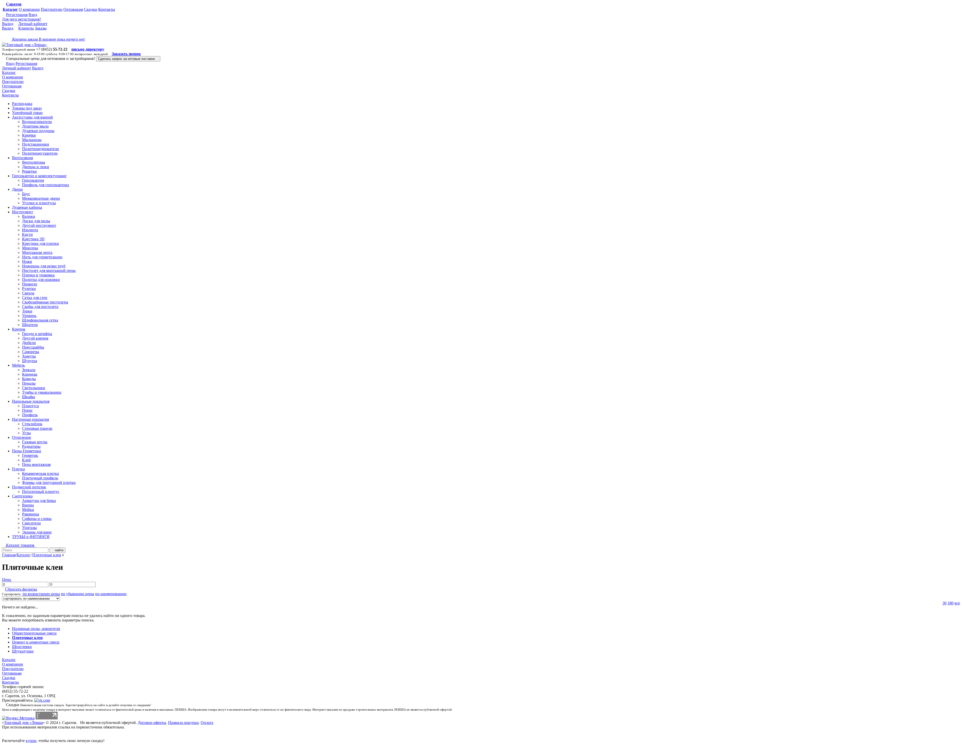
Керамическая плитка (40, 473)
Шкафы (28, 397)
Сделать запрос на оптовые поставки (127, 59)
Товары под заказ (27, 108)
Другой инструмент (39, 225)
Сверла (28, 293)
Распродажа (22, 103)
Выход (7, 24)
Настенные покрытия (30, 419)
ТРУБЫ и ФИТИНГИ (31, 537)
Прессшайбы (33, 347)
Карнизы (29, 374)
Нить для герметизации (42, 257)
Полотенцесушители (40, 153)
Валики (28, 216)
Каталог (10, 9)
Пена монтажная (36, 464)
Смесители (31, 523)
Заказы (41, 28)
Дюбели (29, 343)
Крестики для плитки (40, 243)
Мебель (18, 365)
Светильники (33, 388)
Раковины (30, 514)
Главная (9, 555)
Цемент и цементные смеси (35, 642)
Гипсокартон (33, 180)
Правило (29, 284)
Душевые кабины (27, 207)
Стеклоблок (32, 424)
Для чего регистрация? (21, 19)
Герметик (30, 455)
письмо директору (87, 49)
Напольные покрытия (30, 401)
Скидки (90, 9)
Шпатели (30, 325)
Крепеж (18, 329)
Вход (33, 15)
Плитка (18, 469)
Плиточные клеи (46, 555)
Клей (26, 460)
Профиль (30, 415)
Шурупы (29, 361)
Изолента (30, 230)
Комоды (29, 379)
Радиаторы (31, 446)
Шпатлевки (22, 647)
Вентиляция (22, 158)
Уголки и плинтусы (39, 203)
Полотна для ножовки (41, 279)
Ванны (28, 505)
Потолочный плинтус (40, 491)
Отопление (21, 437)
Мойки (28, 509)
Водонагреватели (37, 122)
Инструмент (22, 212)
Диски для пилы (36, 221)
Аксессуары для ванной (32, 117)
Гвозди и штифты (37, 334)
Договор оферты (152, 722)
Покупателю (51, 9)
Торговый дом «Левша (23, 722)
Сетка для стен (34, 297)
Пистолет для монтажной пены (49, 270)
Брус (26, 194)
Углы (26, 433)
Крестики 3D (33, 239)
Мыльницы (32, 140)
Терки (27, 311)
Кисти (27, 234)
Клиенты (26, 28)
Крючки (29, 135)
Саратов (14, 4)
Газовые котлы (34, 442)
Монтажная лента (37, 252)
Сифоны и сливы (37, 518)
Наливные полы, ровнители (36, 628)
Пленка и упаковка (38, 275)
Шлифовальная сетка (40, 320)
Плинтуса (30, 406)
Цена (7, 579)
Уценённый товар (27, 113)
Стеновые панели (37, 428)
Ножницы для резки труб (43, 266)
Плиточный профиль (40, 478)
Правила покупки (183, 722)
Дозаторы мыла (35, 126)
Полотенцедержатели (40, 149)
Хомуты (29, 356)
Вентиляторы (33, 162)
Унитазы (29, 527)
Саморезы (30, 352)
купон (31, 740)
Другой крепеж (35, 338)
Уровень (29, 315)
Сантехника (22, 496)
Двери (17, 189)
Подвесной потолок (29, 487)
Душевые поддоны (38, 131)
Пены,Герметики (26, 451)
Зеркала (28, 370)
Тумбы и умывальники (41, 392)
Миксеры (30, 248)
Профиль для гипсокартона (45, 185)
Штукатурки (23, 651)
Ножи (27, 261)
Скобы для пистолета (40, 306)
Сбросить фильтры (21, 589)
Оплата (207, 722)
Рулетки (29, 288)
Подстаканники (35, 144)
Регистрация (17, 15)
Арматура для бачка (39, 500)
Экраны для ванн (37, 532)
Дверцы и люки (35, 167)
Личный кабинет (32, 24)
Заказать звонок (126, 54)
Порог (27, 410)
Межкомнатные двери (41, 198)
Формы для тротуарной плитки (49, 482)
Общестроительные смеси (34, 633)
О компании (29, 9)
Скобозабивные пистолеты (45, 302)
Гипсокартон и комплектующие (39, 176)
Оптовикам (73, 9)
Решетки (29, 171)
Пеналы (29, 383)
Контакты (106, 9)
